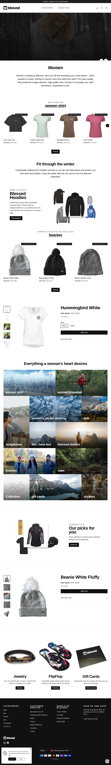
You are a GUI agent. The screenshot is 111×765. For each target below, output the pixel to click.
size (62, 322)
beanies (55, 235)
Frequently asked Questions (38, 715)
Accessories (7, 723)
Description (66, 339)
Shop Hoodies (16, 218)
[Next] (106, 60)
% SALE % (6, 726)
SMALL (64, 326)
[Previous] (101, 60)
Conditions (33, 728)
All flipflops (55, 688)
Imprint (32, 718)
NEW (5, 710)
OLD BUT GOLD (63, 8)
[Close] (30, 749)
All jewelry (20, 688)
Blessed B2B (61, 721)
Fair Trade (60, 715)
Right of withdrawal (36, 725)
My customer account (36, 711)
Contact (32, 731)
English (42, 750)
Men (4, 713)
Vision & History (62, 711)
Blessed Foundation (63, 718)
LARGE (72, 326)
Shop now (33, 53)
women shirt (55, 105)
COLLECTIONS (47, 8)
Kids (4, 720)
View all (55, 151)
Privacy (32, 721)
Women (5, 716)
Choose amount (91, 688)
